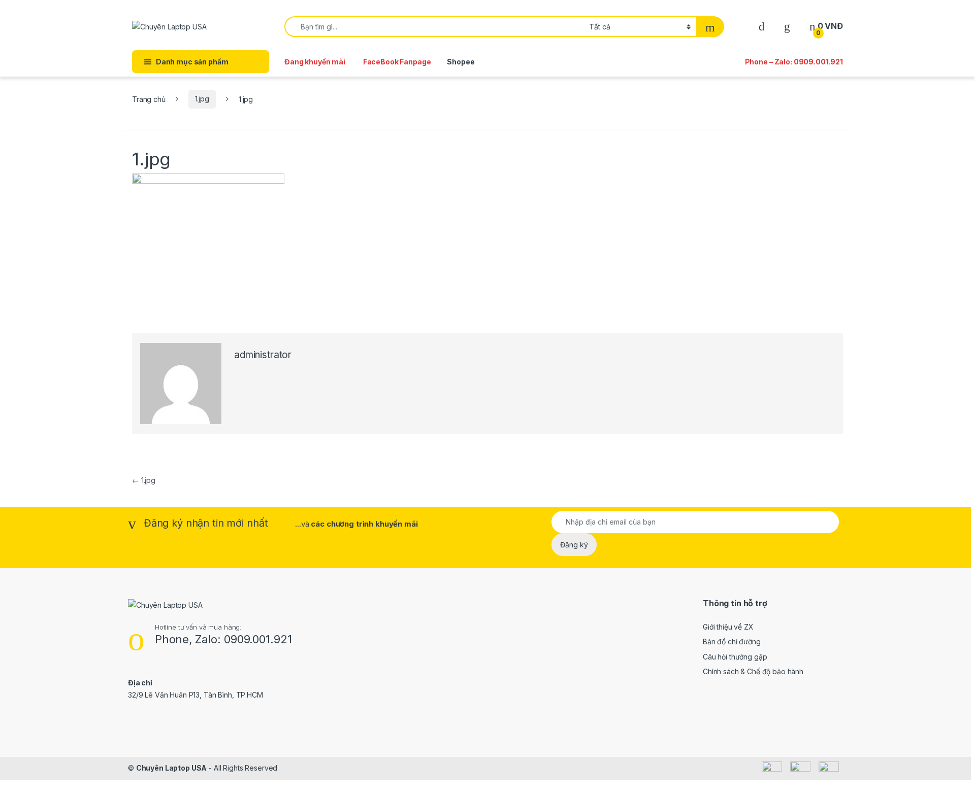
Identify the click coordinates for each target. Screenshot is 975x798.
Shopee (460, 61)
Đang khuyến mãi (314, 61)
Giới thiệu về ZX (728, 626)
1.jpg (202, 98)
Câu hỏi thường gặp (735, 656)
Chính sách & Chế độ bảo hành (753, 671)
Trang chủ (149, 98)
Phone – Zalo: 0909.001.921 (794, 61)
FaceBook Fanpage (397, 61)
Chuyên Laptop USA (171, 768)
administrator (262, 355)
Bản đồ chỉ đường (732, 641)
